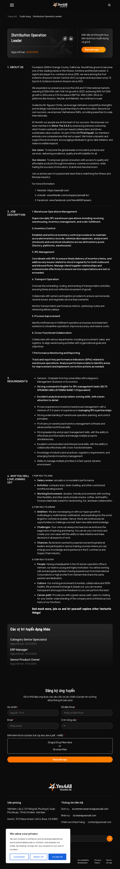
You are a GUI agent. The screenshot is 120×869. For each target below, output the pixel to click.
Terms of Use (109, 861)
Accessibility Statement (83, 861)
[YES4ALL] (60, 4)
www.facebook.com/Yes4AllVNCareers (70, 200)
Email (10, 720)
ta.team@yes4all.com (84, 815)
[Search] (109, 5)
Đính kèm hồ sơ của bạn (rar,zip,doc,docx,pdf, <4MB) (36, 735)
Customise (19, 856)
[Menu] (12, 5)
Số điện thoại (68, 707)
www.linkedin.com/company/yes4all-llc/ (68, 195)
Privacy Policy (98, 861)
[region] (38, 846)
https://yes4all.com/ (58, 190)
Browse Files (60, 749)
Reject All (38, 856)
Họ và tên (13, 707)
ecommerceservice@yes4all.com (90, 808)
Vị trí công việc (69, 720)
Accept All (57, 856)
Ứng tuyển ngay (92, 49)
